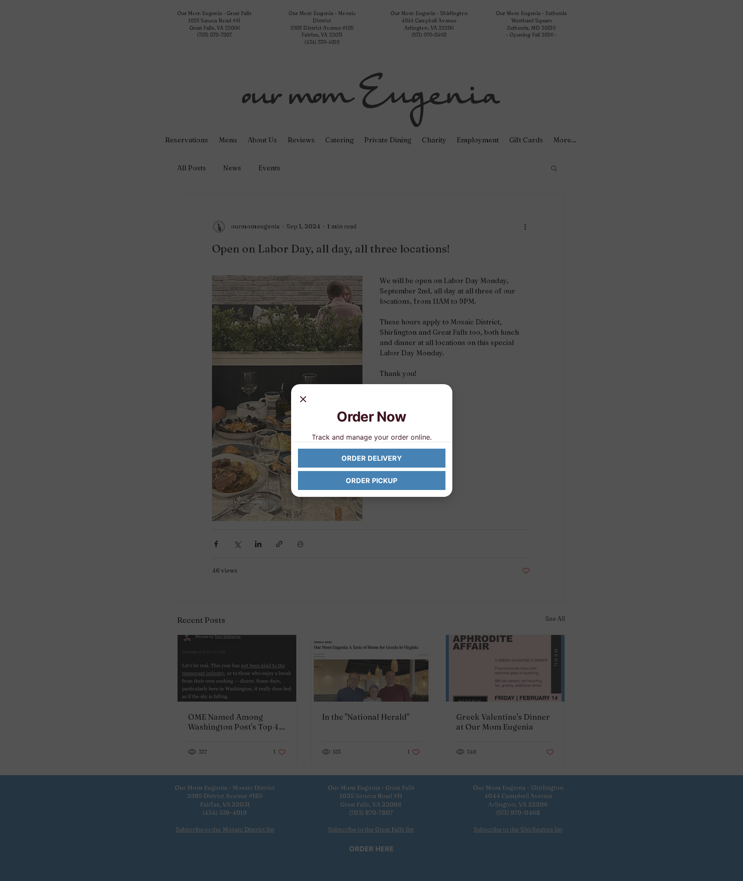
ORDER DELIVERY (371, 458)
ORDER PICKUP (371, 480)
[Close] (303, 399)
